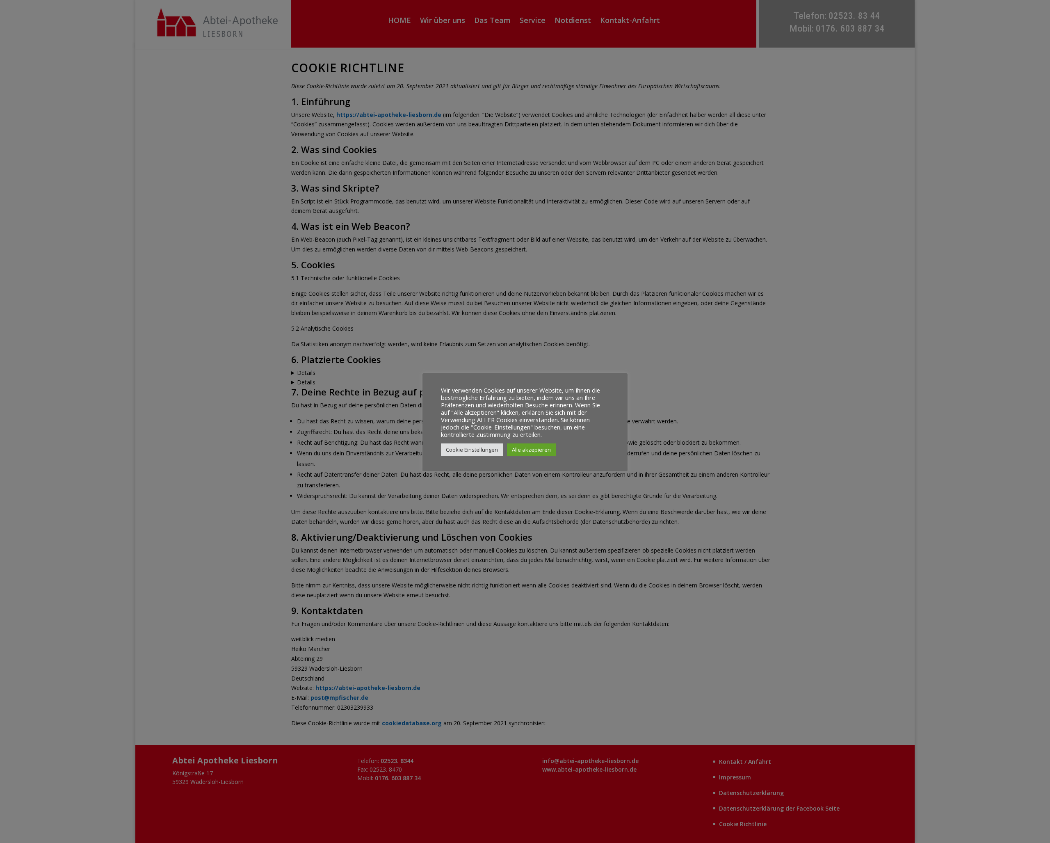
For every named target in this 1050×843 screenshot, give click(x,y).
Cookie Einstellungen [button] (472, 449)
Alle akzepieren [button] (531, 449)
